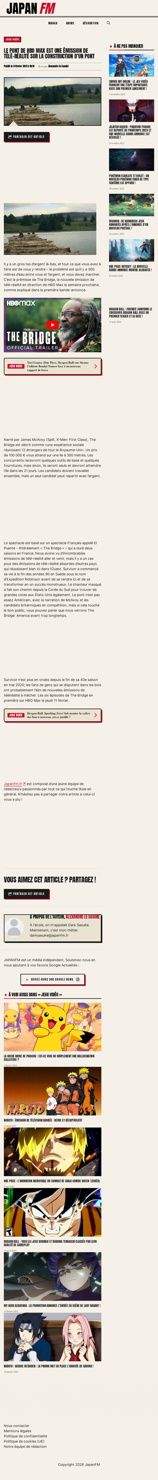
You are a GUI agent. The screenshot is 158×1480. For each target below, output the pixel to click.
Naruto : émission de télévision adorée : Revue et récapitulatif (43, 1120)
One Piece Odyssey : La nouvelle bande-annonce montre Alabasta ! (130, 268)
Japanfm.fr (13, 784)
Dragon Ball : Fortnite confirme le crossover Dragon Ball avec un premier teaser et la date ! (130, 312)
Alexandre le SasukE (83, 917)
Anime (70, 23)
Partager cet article (29, 137)
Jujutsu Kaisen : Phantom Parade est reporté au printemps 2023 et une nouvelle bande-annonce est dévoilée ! (130, 132)
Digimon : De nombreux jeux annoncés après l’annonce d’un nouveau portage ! (128, 224)
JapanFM (92, 1465)
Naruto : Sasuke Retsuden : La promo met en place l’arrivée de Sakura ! (48, 1366)
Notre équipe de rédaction (25, 1446)
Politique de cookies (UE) (24, 1441)
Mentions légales (17, 1431)
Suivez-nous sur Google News (52, 980)
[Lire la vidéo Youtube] (52, 325)
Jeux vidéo (12, 39)
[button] (108, 23)
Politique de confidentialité (25, 1436)
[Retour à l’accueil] (31, 8)
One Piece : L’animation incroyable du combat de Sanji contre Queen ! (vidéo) (52, 1181)
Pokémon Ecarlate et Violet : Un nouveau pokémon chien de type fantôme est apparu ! (129, 179)
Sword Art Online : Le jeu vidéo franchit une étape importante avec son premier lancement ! (128, 85)
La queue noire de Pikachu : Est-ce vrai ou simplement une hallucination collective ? (49, 1057)
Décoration (91, 23)
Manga (53, 23)
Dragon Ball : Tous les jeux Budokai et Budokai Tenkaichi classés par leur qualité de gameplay (50, 1243)
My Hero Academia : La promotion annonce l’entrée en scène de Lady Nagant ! (52, 1305)
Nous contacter (16, 1426)
